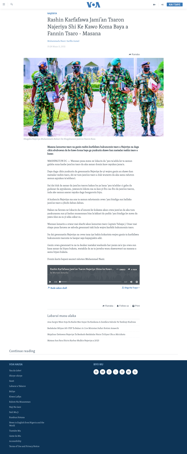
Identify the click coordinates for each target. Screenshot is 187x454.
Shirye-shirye (15, 376)
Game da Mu (15, 436)
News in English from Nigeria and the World (26, 424)
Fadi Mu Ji (14, 412)
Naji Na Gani (15, 407)
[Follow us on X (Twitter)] (115, 371)
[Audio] (163, 5)
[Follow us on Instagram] (109, 371)
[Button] (134, 54)
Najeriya (52, 13)
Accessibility (15, 441)
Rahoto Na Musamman (20, 402)
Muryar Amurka (60, 273)
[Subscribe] (128, 371)
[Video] (154, 5)
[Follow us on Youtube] (102, 371)
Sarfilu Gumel (73, 41)
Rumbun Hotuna (17, 417)
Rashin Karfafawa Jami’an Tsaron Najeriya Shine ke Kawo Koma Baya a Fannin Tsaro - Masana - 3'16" (103, 269)
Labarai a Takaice (17, 386)
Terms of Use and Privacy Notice (24, 446)
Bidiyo (12, 391)
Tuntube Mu (15, 431)
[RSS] (135, 371)
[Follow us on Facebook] (96, 371)
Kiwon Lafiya (15, 397)
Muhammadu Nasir (56, 41)
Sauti (11, 381)
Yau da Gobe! (15, 371)
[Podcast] (122, 371)
